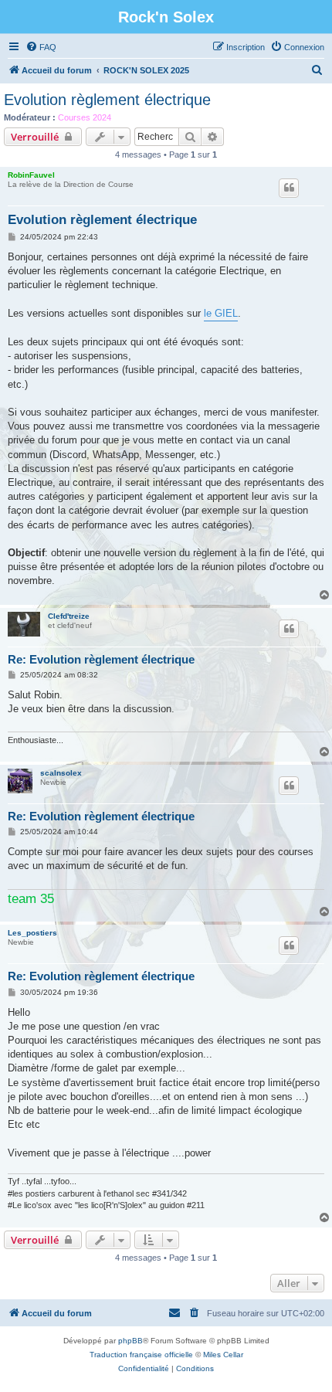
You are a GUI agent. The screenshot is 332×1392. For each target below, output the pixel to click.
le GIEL (221, 313)
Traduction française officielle (141, 1354)
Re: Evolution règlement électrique (101, 659)
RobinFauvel (31, 175)
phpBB (130, 1340)
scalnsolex (61, 773)
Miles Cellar (223, 1354)
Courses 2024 (84, 117)
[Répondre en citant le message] (289, 187)
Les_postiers (32, 933)
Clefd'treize (69, 616)
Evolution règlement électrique (107, 99)
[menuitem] (40, 47)
